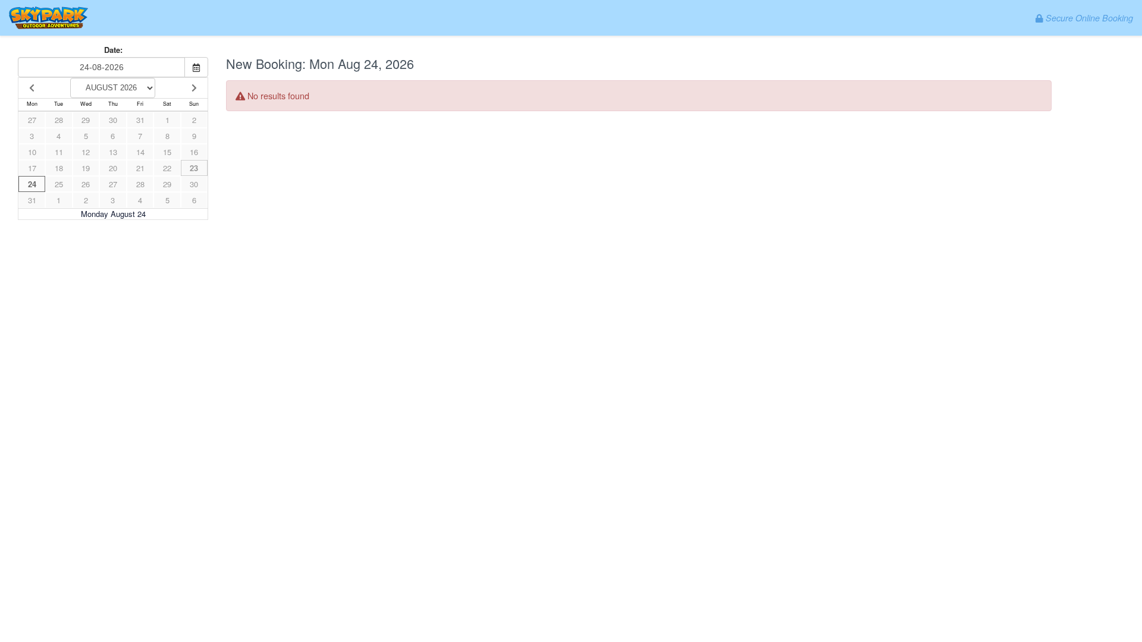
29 (85, 119)
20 (113, 168)
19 (85, 168)
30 (113, 119)
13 (113, 152)
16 (194, 152)
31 (140, 119)
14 (140, 152)
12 (85, 152)
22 (167, 168)
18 (59, 168)
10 (32, 152)
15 (167, 152)
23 (194, 168)
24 (32, 184)
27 (32, 119)
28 (59, 119)
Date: (113, 50)
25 (59, 184)
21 (140, 168)
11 (59, 152)
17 (32, 168)
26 (85, 184)
